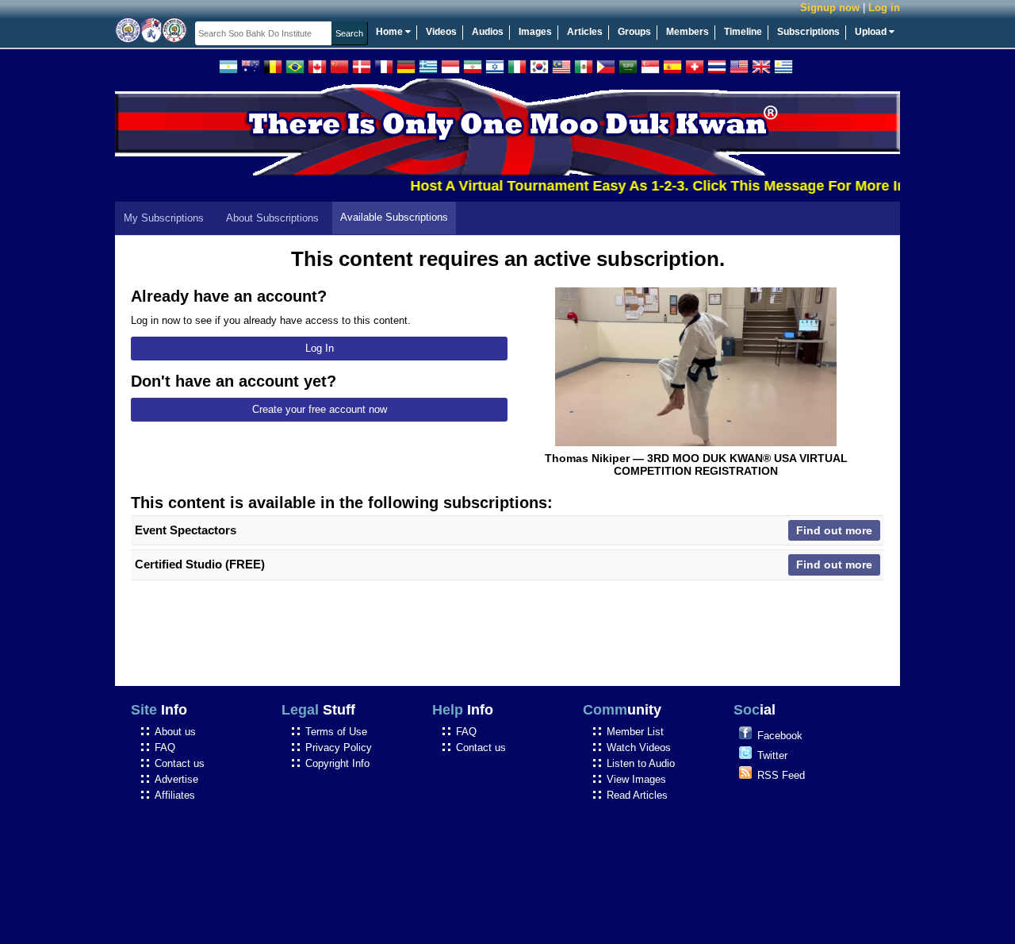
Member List (635, 732)
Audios (488, 31)
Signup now (830, 7)
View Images (636, 779)
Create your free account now (319, 409)
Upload (872, 31)
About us (175, 732)
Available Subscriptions (394, 217)
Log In (319, 348)
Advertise (176, 779)
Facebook (779, 736)
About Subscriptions (272, 218)
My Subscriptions (164, 218)
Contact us (180, 763)
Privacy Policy (338, 747)
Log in (884, 7)
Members (687, 31)
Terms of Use (336, 732)
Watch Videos (639, 747)
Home (390, 31)
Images (535, 31)
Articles (585, 31)
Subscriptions (808, 31)
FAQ (165, 747)
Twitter (772, 755)
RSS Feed (781, 775)
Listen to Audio (641, 763)
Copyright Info (337, 763)
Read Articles (637, 795)
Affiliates (175, 795)
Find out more (834, 530)
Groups (634, 31)
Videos (441, 31)
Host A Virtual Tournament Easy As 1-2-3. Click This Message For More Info (651, 186)
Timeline (743, 31)
